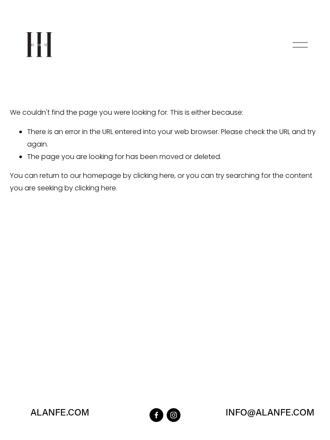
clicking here (153, 175)
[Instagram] (173, 415)
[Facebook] (156, 415)
